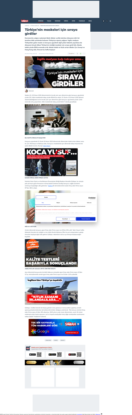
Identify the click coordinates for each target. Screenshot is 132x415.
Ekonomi (57, 21)
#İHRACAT (63, 340)
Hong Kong (46, 146)
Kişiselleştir (65, 218)
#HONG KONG (48, 340)
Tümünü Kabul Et (85, 218)
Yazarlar (82, 21)
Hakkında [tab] (89, 202)
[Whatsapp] (80, 53)
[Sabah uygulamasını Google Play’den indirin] (55, 354)
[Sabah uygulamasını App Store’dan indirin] (35, 354)
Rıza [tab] (43, 202)
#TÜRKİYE (56, 340)
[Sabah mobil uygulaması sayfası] (28, 348)
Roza (90, 21)
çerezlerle (79, 414)
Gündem (40, 21)
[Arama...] (107, 21)
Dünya (66, 21)
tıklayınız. (98, 414)
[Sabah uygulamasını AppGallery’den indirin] (75, 354)
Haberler (27, 25)
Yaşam (49, 21)
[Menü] (110, 21)
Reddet (46, 197)
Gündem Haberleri (35, 25)
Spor (73, 21)
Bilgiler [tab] (58, 202)
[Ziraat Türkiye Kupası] (103, 21)
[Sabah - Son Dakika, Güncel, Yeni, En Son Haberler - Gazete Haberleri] (25, 21)
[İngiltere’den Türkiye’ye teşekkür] (51, 304)
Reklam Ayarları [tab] (73, 202)
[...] (84, 53)
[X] (77, 53)
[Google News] (71, 53)
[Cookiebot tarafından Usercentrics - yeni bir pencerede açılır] (89, 198)
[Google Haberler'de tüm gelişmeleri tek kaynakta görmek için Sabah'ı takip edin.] (55, 328)
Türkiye (50, 186)
